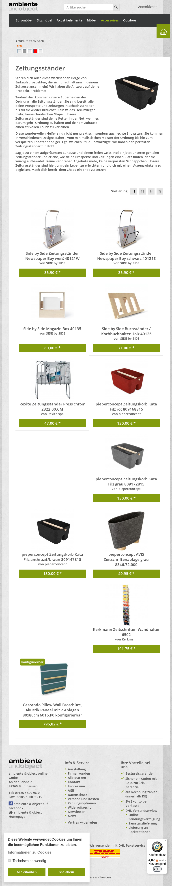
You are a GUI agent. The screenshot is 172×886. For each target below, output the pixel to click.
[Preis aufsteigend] (160, 191)
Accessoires (110, 20)
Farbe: (19, 46)
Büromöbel (23, 20)
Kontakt (74, 782)
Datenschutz (77, 795)
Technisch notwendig (29, 861)
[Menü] (165, 841)
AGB (71, 790)
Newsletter (76, 812)
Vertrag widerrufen (82, 822)
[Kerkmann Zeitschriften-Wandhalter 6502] (126, 605)
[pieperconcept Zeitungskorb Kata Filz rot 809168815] (126, 380)
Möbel (92, 20)
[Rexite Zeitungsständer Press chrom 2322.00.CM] (52, 380)
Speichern (66, 872)
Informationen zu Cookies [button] (30, 852)
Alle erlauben (27, 872)
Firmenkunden (79, 773)
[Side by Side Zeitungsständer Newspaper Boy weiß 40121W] (52, 229)
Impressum (76, 786)
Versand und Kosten (83, 799)
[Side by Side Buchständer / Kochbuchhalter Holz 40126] (126, 305)
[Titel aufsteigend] (142, 191)
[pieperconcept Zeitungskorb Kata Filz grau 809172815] (126, 455)
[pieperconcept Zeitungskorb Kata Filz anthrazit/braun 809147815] (52, 530)
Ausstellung (77, 769)
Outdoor (129, 20)
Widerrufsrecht (79, 807)
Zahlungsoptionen (82, 803)
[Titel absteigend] (133, 191)
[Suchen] (116, 7)
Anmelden (146, 6)
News (72, 816)
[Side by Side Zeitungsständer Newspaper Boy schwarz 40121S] (126, 229)
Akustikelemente (69, 20)
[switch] (157, 869)
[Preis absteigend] (151, 191)
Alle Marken (77, 778)
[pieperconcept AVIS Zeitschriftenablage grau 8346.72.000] (126, 530)
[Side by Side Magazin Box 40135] (52, 305)
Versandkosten (99, 877)
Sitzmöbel (44, 20)
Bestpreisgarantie (139, 773)
